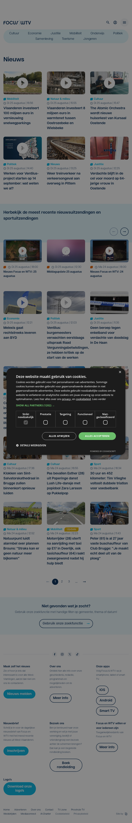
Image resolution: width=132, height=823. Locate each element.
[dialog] (66, 411)
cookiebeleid (83, 399)
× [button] (120, 372)
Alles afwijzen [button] (59, 436)
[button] (66, 405)
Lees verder (99, 399)
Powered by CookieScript (103, 451)
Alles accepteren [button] (97, 436)
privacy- (67, 399)
